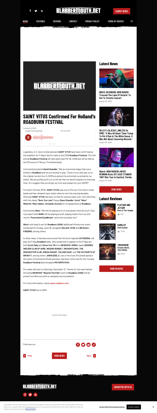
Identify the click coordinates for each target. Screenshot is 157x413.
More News (59, 355)
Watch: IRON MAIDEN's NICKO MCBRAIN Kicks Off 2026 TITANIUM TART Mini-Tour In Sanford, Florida (115, 174)
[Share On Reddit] (88, 345)
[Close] (153, 407)
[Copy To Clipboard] (94, 345)
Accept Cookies (133, 407)
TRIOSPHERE (123, 245)
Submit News (122, 11)
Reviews (57, 21)
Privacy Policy (92, 21)
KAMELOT (121, 225)
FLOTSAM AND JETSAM (123, 206)
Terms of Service (116, 21)
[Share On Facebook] (78, 345)
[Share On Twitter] (83, 345)
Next (89, 355)
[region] (78, 407)
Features (40, 21)
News (25, 21)
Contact (73, 21)
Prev (30, 355)
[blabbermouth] (78, 13)
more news (116, 189)
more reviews (116, 268)
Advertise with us (123, 386)
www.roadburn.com (59, 283)
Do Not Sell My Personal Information (112, 407)
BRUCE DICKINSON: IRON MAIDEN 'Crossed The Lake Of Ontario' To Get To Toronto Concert (115, 95)
